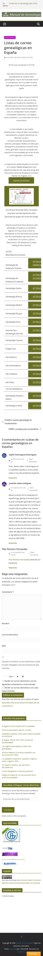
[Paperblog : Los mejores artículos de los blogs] (7, 848)
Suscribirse (8, 810)
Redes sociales (10, 37)
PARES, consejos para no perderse (23, 429)
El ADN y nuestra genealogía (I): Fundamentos (18, 422)
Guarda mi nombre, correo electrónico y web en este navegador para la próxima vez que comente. (21, 665)
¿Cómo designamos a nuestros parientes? (17, 771)
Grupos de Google (21, 180)
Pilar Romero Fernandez (14, 549)
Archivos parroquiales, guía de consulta (16, 730)
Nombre (5, 623)
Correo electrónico (10, 634)
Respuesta (13, 478)
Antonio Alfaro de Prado (25, 57)
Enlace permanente (33, 460)
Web (4, 646)
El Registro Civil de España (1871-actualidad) (18, 726)
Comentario (8, 592)
